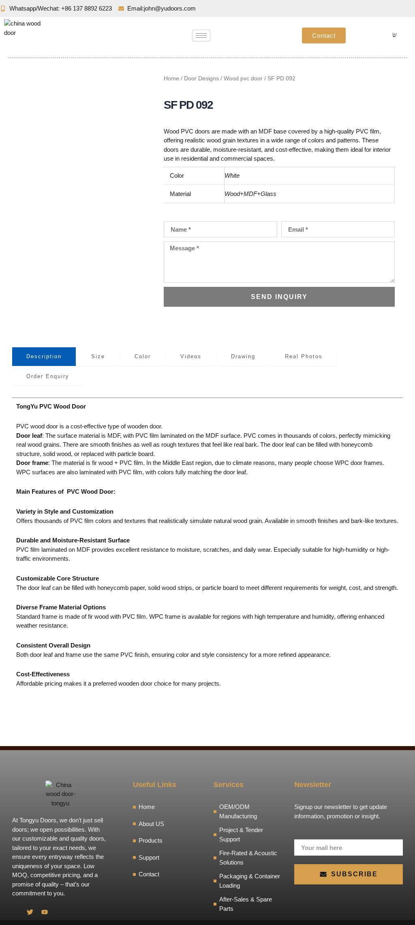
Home (171, 78)
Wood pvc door (243, 78)
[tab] (44, 356)
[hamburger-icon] (201, 35)
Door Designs (201, 78)
